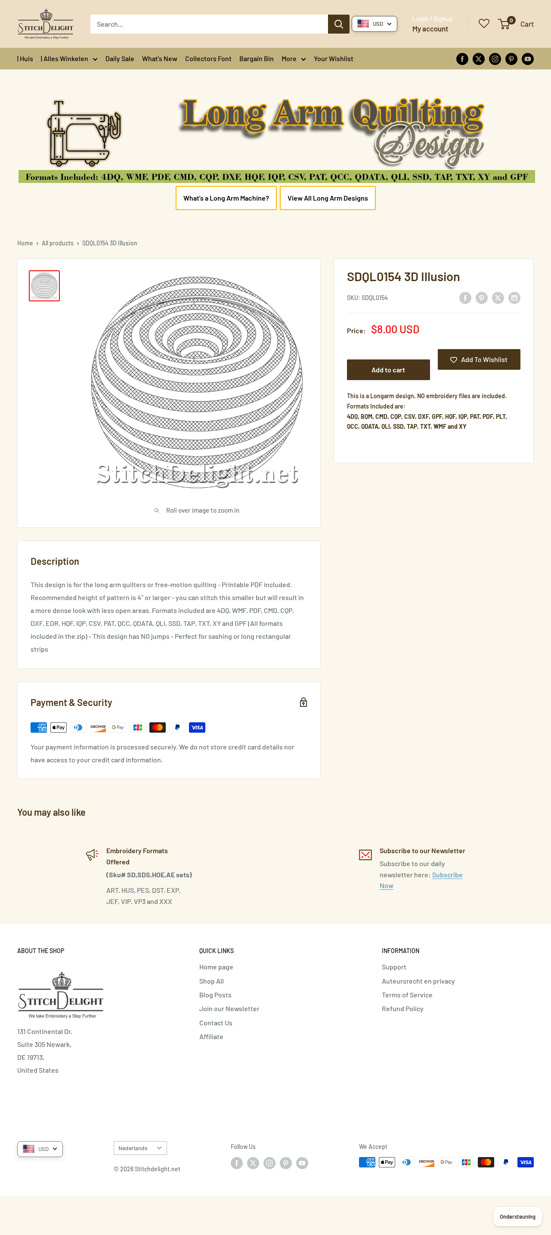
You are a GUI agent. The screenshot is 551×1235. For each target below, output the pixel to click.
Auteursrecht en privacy (418, 981)
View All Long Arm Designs (328, 198)
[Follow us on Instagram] (495, 58)
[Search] (339, 24)
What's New (159, 58)
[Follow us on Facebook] (462, 58)
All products (58, 243)
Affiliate (211, 1036)
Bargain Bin (256, 58)
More (289, 58)
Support (394, 967)
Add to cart (388, 370)
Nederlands (133, 1147)
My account (430, 28)
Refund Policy (403, 1008)
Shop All (211, 981)
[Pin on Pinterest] (482, 297)
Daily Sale (119, 58)
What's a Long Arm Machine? (226, 198)
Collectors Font (208, 58)
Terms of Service (407, 994)
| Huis (25, 58)
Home (25, 243)
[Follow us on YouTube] (528, 58)
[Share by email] (514, 297)
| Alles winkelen (64, 58)
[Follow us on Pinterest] (511, 58)
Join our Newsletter (229, 1008)
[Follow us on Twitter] (479, 58)
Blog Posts (215, 994)
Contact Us (215, 1022)
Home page (216, 967)
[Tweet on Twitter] (498, 297)
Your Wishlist (333, 58)
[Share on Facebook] (465, 297)
